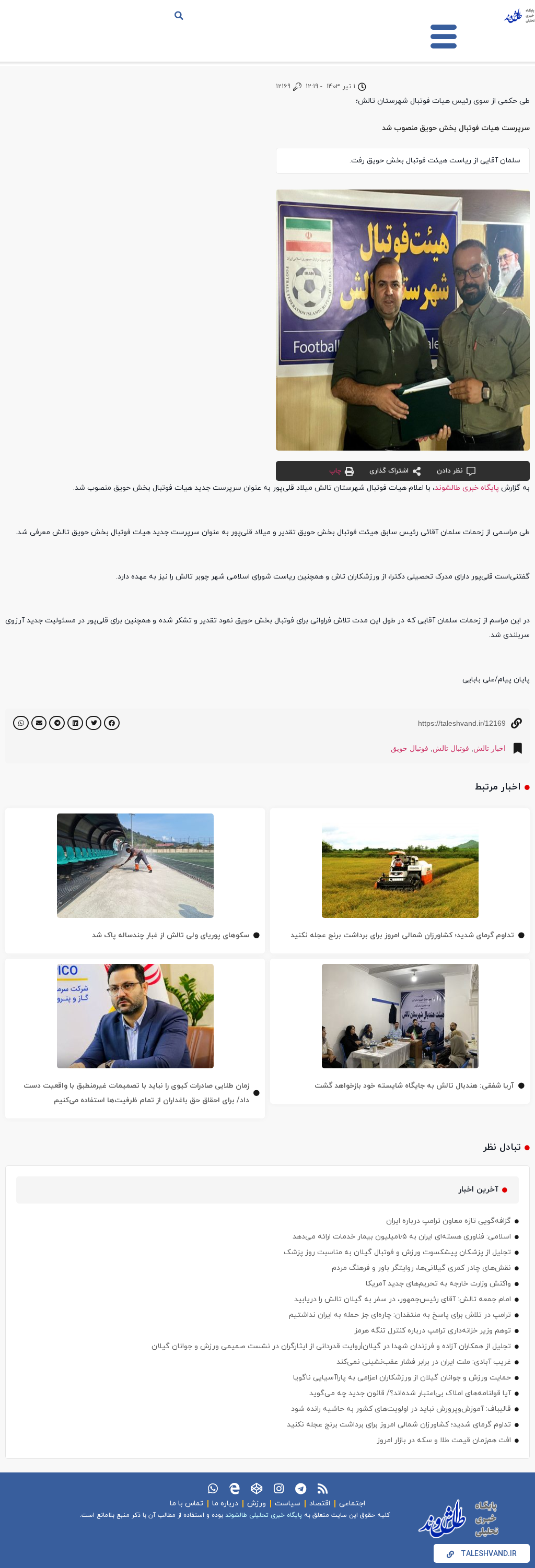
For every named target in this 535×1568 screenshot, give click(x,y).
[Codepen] (256, 1488)
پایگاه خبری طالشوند (467, 488)
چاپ (335, 471)
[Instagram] (278, 1488)
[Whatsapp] (212, 1488)
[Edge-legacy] (234, 1488)
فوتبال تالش (451, 748)
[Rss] (322, 1488)
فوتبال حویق (409, 748)
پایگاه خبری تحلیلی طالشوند (263, 1515)
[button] (179, 15)
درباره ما (225, 1503)
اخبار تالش (489, 748)
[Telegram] (300, 1488)
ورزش (256, 1503)
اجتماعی (352, 1503)
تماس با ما (186, 1503)
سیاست (287, 1503)
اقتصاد (319, 1503)
